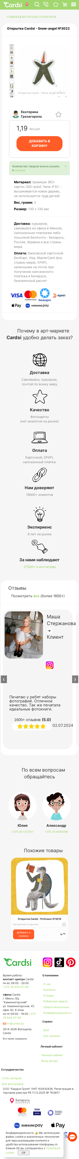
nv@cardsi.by (15, 1023)
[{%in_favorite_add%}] (64, 924)
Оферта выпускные (56, 1007)
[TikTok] (58, 962)
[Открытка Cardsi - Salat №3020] (12, 76)
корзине (20, 170)
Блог (46, 1030)
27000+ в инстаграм (40, 567)
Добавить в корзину (23, 934)
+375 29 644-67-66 (16, 986)
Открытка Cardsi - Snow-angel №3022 (38, 28)
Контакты (49, 989)
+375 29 (23, 831)
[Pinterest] (70, 962)
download (48, 1041)
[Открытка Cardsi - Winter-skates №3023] (12, 86)
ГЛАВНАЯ (13, 16)
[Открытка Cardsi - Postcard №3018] (12, 67)
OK (23, 1152)
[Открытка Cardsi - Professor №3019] (12, 71)
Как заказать (51, 1035)
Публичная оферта (55, 1001)
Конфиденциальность (57, 1012)
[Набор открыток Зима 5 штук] (12, 91)
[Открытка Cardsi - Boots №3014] (12, 48)
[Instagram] (47, 962)
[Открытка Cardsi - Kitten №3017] (12, 62)
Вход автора (49, 1060)
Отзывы (48, 995)
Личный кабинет (52, 1055)
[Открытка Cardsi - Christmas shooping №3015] (12, 53)
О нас (47, 984)
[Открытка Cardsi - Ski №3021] (12, 81)
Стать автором (11, 1078)
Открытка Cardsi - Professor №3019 (39, 919)
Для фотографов (12, 1084)
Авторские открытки (38, 16)
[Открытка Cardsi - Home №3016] (12, 58)
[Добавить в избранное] (58, 114)
